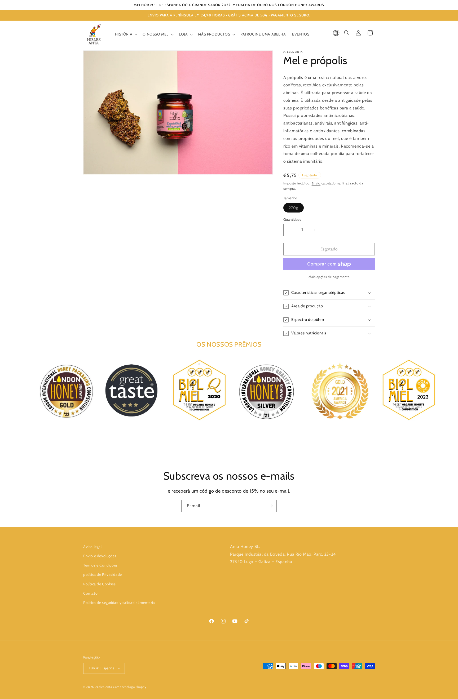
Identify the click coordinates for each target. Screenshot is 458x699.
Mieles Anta (103, 687)
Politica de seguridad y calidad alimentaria (119, 602)
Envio (316, 183)
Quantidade (292, 219)
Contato (90, 593)
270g (296, 209)
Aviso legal (92, 546)
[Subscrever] (270, 506)
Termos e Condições (100, 565)
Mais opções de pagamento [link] (329, 277)
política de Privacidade (102, 574)
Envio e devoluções (99, 556)
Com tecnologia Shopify (129, 687)
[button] (126, 34)
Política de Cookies (99, 584)
